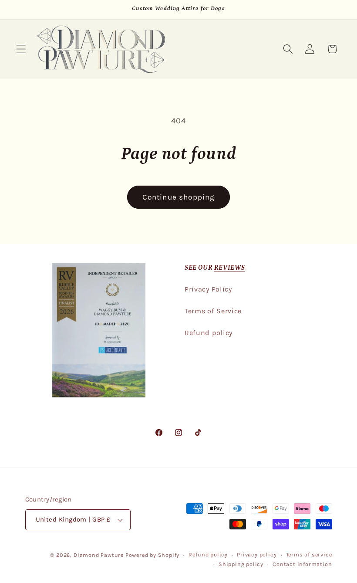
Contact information (302, 564)
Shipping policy (241, 564)
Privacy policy (256, 554)
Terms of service (309, 554)
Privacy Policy (208, 289)
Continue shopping (178, 197)
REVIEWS (229, 267)
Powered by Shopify (152, 555)
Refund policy (208, 333)
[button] (21, 49)
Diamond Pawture (99, 555)
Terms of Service (213, 311)
